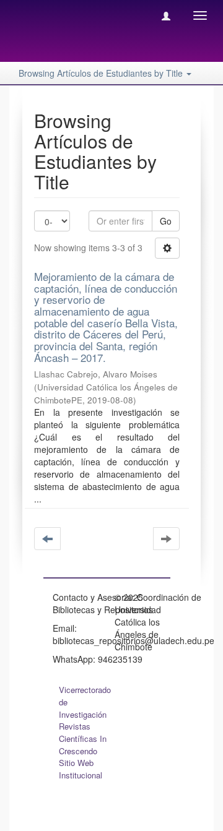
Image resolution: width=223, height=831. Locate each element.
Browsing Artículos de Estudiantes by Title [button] (102, 73)
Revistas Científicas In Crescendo (83, 738)
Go (166, 221)
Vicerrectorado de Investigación (85, 702)
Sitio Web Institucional (80, 769)
